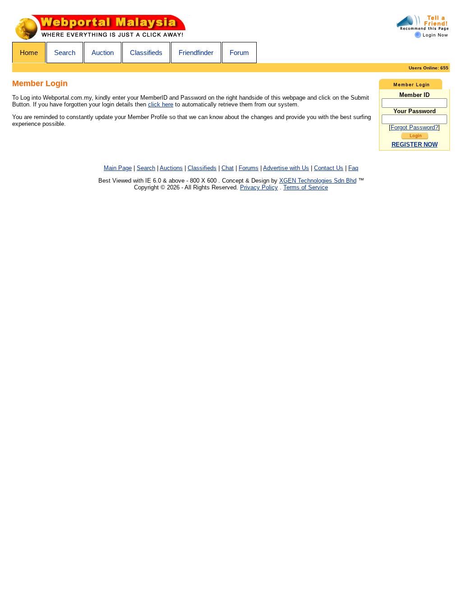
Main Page (118, 168)
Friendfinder (196, 52)
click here (160, 104)
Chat (228, 168)
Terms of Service (305, 187)
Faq (353, 168)
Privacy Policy (259, 187)
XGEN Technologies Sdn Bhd (317, 180)
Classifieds (146, 52)
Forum (239, 52)
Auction (103, 52)
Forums (249, 168)
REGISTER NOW (415, 144)
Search (64, 52)
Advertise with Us (286, 168)
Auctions (171, 168)
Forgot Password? (414, 127)
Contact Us (328, 168)
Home (29, 52)
